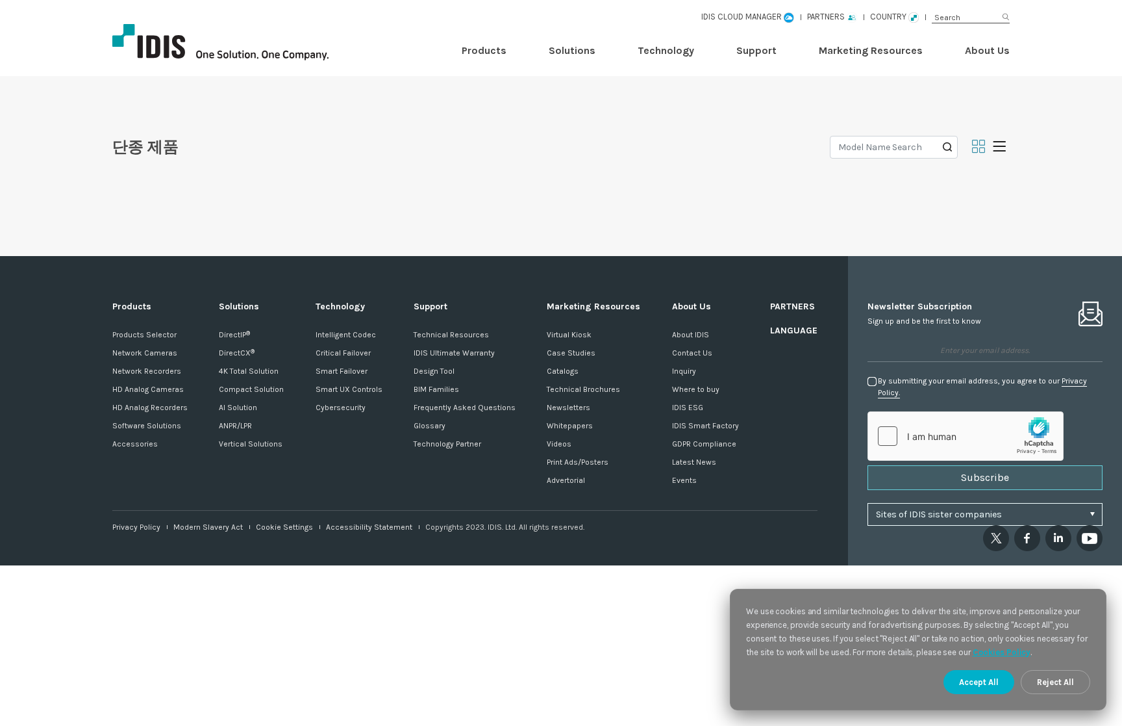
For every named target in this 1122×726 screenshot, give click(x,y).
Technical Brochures (583, 389)
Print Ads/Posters (577, 462)
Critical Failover (343, 352)
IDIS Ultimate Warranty (454, 352)
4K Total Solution (249, 371)
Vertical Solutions (250, 443)
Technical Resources (451, 334)
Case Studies (571, 352)
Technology (666, 50)
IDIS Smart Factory (705, 425)
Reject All (1055, 682)
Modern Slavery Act (208, 527)
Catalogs (563, 371)
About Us (987, 50)
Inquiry (684, 371)
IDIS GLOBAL (242, 42)
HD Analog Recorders (150, 407)
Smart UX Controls (349, 389)
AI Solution (238, 407)
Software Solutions (146, 425)
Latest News (694, 462)
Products (484, 50)
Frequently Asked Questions (465, 407)
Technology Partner (447, 443)
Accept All (979, 682)
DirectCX (237, 352)
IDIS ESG (687, 407)
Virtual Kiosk (569, 334)
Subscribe (985, 477)
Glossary (429, 425)
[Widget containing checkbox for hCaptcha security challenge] (965, 436)
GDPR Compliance (704, 443)
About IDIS (690, 334)
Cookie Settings (284, 527)
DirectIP (234, 334)
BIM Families (436, 389)
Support (756, 50)
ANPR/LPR (235, 425)
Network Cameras (144, 352)
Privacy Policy (136, 527)
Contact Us (692, 352)
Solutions (572, 50)
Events (684, 480)
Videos (559, 443)
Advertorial (566, 480)
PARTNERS (792, 306)
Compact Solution (251, 389)
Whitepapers (570, 425)
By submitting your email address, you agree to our (982, 386)
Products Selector (144, 334)
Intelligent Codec (346, 334)
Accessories (135, 443)
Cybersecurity (341, 407)
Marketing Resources (871, 50)
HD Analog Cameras (148, 389)
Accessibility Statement (369, 527)
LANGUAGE (793, 330)
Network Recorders (146, 371)
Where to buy (695, 389)
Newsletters (568, 407)
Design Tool (434, 371)
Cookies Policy (1002, 652)
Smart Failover (342, 371)
